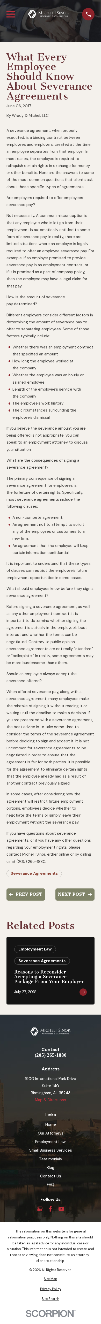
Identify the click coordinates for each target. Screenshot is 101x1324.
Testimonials (50, 1159)
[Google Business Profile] (39, 1209)
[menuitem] (50, 1279)
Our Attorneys (50, 1133)
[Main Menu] (10, 14)
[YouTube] (61, 1209)
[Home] (48, 14)
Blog (50, 1167)
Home (50, 1124)
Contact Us (50, 1176)
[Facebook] (50, 1209)
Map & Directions (50, 1099)
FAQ (50, 1184)
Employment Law (50, 1141)
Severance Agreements (34, 873)
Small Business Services (50, 1150)
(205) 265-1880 (51, 1055)
